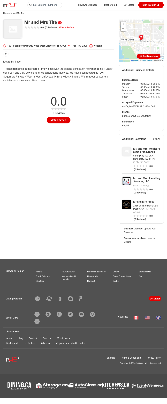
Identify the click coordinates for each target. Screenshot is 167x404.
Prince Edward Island (122, 276)
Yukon (141, 276)
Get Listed (129, 5)
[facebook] (5, 54)
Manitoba (40, 281)
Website (97, 45)
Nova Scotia (92, 276)
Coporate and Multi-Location (70, 343)
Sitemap (111, 357)
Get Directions (150, 56)
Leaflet (135, 61)
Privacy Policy (154, 357)
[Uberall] (52, 298)
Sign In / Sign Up (151, 5)
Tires (18, 61)
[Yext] (40, 298)
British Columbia (43, 276)
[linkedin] (37, 321)
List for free (29, 343)
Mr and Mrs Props (143, 201)
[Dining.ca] (19, 385)
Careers (47, 338)
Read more (38, 80)
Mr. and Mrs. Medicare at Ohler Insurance (146, 150)
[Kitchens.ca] (116, 386)
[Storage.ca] (51, 386)
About (9, 338)
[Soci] (80, 298)
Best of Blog (110, 5)
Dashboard (12, 343)
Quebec (116, 281)
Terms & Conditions (131, 357)
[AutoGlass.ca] (85, 385)
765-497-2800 (79, 45)
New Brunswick (68, 272)
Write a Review (66, 27)
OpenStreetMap (148, 61)
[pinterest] (59, 314)
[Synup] (62, 299)
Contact (33, 338)
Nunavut (91, 281)
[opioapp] (92, 314)
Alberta (39, 272)
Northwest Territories (96, 272)
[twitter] (70, 314)
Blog (20, 338)
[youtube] (81, 314)
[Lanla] (72, 298)
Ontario (116, 272)
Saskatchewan (145, 272)
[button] (141, 37)
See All (156, 138)
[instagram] (48, 314)
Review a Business (87, 5)
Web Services (63, 338)
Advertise (45, 343)
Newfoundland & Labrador (69, 277)
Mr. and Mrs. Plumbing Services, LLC (146, 180)
